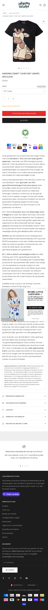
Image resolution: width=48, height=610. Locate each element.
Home (4, 13)
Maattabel (41, 86)
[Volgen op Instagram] (15, 578)
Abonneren (9, 570)
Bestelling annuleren (10, 529)
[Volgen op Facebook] (3, 578)
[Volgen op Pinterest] (21, 578)
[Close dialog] (45, 290)
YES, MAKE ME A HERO (35, 307)
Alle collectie (14, 13)
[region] (24, 453)
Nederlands (31, 585)
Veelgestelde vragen (11, 517)
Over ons (6, 510)
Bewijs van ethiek (9, 514)
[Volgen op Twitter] (9, 578)
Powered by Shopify (33, 590)
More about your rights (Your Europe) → (22, 385)
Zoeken (5, 506)
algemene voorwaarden (12, 525)
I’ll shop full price (35, 318)
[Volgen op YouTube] (26, 578)
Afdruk (4, 537)
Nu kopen (24, 120)
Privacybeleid (7, 533)
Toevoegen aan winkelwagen (24, 113)
